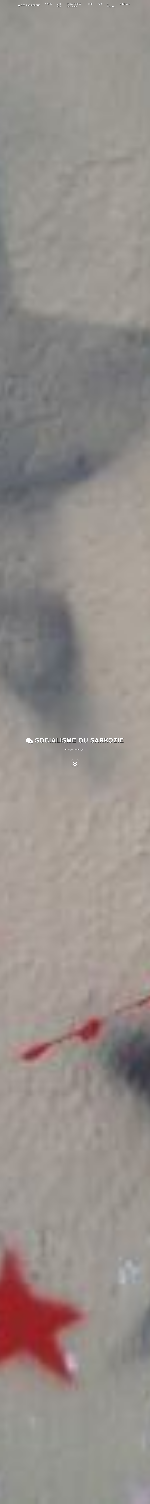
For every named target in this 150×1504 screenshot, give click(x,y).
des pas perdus (30, 5)
